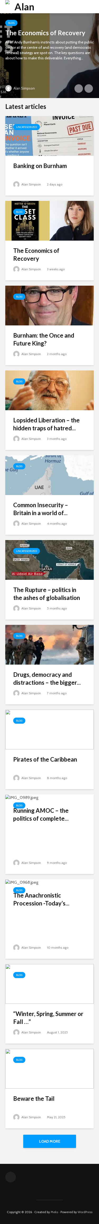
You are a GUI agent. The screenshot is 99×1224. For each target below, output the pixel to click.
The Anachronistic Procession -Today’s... (41, 899)
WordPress (85, 1212)
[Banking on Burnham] (49, 135)
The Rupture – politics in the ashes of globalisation (46, 593)
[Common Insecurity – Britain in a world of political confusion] (49, 474)
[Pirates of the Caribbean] (49, 729)
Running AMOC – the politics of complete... (41, 814)
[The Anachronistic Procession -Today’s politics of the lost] (21, 882)
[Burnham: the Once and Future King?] (49, 305)
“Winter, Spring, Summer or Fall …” (48, 1017)
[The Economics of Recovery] (49, 55)
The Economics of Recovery (45, 33)
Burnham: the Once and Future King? (43, 339)
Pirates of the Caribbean (45, 759)
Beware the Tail (33, 1098)
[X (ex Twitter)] (10, 1177)
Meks (54, 1212)
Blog (11, 23)
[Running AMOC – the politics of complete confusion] (21, 797)
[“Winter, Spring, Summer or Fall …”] (49, 983)
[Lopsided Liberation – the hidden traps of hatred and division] (49, 389)
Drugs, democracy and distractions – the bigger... (47, 678)
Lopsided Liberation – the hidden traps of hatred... (46, 424)
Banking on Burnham (40, 165)
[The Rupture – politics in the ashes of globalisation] (49, 559)
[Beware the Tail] (49, 1068)
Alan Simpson (24, 88)
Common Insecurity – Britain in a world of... (40, 508)
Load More (49, 1141)
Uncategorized (26, 127)
